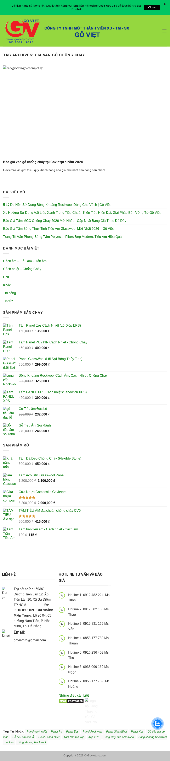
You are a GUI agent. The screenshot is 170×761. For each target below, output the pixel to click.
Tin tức (8, 301)
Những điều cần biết (74, 695)
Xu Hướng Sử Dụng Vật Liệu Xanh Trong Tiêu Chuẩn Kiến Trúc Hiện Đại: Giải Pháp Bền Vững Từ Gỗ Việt (81, 212)
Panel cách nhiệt (20, 646)
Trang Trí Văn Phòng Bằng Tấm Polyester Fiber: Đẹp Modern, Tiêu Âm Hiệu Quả (62, 237)
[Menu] (164, 31)
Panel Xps (137, 731)
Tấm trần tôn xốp (74, 737)
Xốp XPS (94, 737)
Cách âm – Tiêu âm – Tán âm (24, 261)
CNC (7, 277)
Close (151, 7)
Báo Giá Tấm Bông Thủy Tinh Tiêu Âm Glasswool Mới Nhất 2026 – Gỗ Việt (58, 228)
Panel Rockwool (92, 731)
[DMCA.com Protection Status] (71, 701)
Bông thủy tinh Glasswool (119, 737)
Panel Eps (72, 731)
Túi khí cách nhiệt (49, 737)
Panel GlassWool (116, 731)
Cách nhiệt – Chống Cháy (22, 269)
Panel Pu (56, 731)
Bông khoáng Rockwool (32, 742)
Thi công (9, 293)
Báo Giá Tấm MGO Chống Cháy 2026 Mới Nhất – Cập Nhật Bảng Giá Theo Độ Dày (64, 221)
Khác (7, 285)
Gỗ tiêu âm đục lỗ (23, 737)
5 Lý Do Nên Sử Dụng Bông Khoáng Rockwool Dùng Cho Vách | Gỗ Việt (56, 205)
